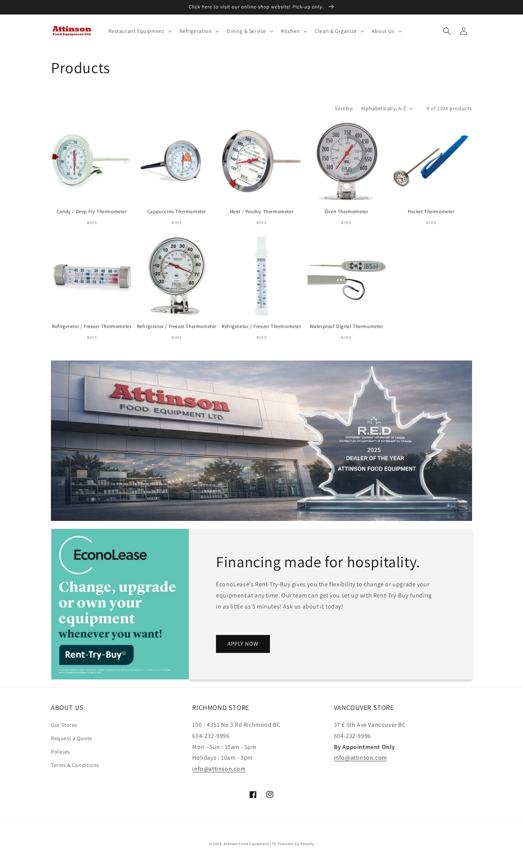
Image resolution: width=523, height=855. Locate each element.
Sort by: (344, 108)
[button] (139, 31)
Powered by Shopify (296, 843)
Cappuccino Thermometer (176, 212)
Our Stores (64, 724)
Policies (60, 751)
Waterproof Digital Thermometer (346, 326)
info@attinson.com (218, 769)
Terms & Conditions (75, 765)
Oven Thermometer (346, 212)
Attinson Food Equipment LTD (250, 843)
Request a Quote (71, 738)
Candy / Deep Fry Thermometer (92, 212)
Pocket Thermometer (431, 212)
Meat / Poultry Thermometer (262, 212)
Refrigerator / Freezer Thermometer (91, 326)
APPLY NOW (242, 643)
